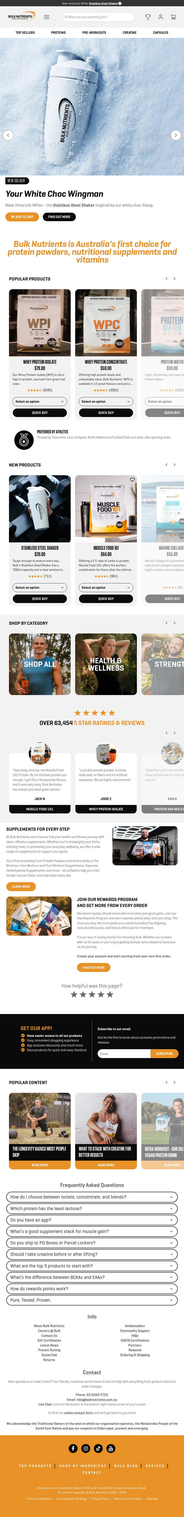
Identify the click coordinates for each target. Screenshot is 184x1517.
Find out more (59, 217)
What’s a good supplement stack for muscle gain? (59, 1231)
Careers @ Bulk (49, 1331)
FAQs (134, 1335)
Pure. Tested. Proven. (30, 1300)
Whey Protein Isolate (40, 362)
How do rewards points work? (39, 1289)
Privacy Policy (99, 1499)
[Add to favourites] (66, 293)
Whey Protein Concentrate (106, 362)
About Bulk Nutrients (49, 1326)
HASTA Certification (135, 1340)
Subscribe (164, 1053)
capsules (160, 32)
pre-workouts (94, 32)
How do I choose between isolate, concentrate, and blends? (68, 1197)
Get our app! (36, 1028)
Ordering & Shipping (135, 1355)
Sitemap (151, 1499)
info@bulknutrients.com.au (97, 1399)
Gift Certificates (49, 1340)
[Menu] (46, 17)
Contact (92, 1372)
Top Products (35, 1466)
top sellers (25, 32)
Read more (40, 1165)
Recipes (155, 1466)
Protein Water (172, 362)
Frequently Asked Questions (92, 1185)
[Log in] (160, 17)
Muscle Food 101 (106, 548)
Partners (134, 1345)
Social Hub (49, 1355)
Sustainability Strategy (70, 1499)
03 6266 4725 (97, 1395)
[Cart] (173, 17)
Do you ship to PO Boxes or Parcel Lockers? (53, 1243)
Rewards (135, 1350)
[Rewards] (148, 17)
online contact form (78, 1413)
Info (92, 1317)
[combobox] (40, 401)
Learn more (21, 886)
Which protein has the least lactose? (46, 1208)
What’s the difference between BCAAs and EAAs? (57, 1277)
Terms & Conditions (39, 1499)
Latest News (49, 1345)
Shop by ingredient (83, 1466)
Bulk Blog (126, 1466)
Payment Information (126, 1499)
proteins (58, 32)
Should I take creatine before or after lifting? (54, 1254)
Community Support (135, 1331)
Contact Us (49, 1335)
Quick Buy (40, 413)
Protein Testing (49, 1350)
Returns (49, 1360)
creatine (130, 32)
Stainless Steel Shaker (103, 3)
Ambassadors (135, 1326)
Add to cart (24, 217)
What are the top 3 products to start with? (51, 1266)
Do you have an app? (30, 1220)
